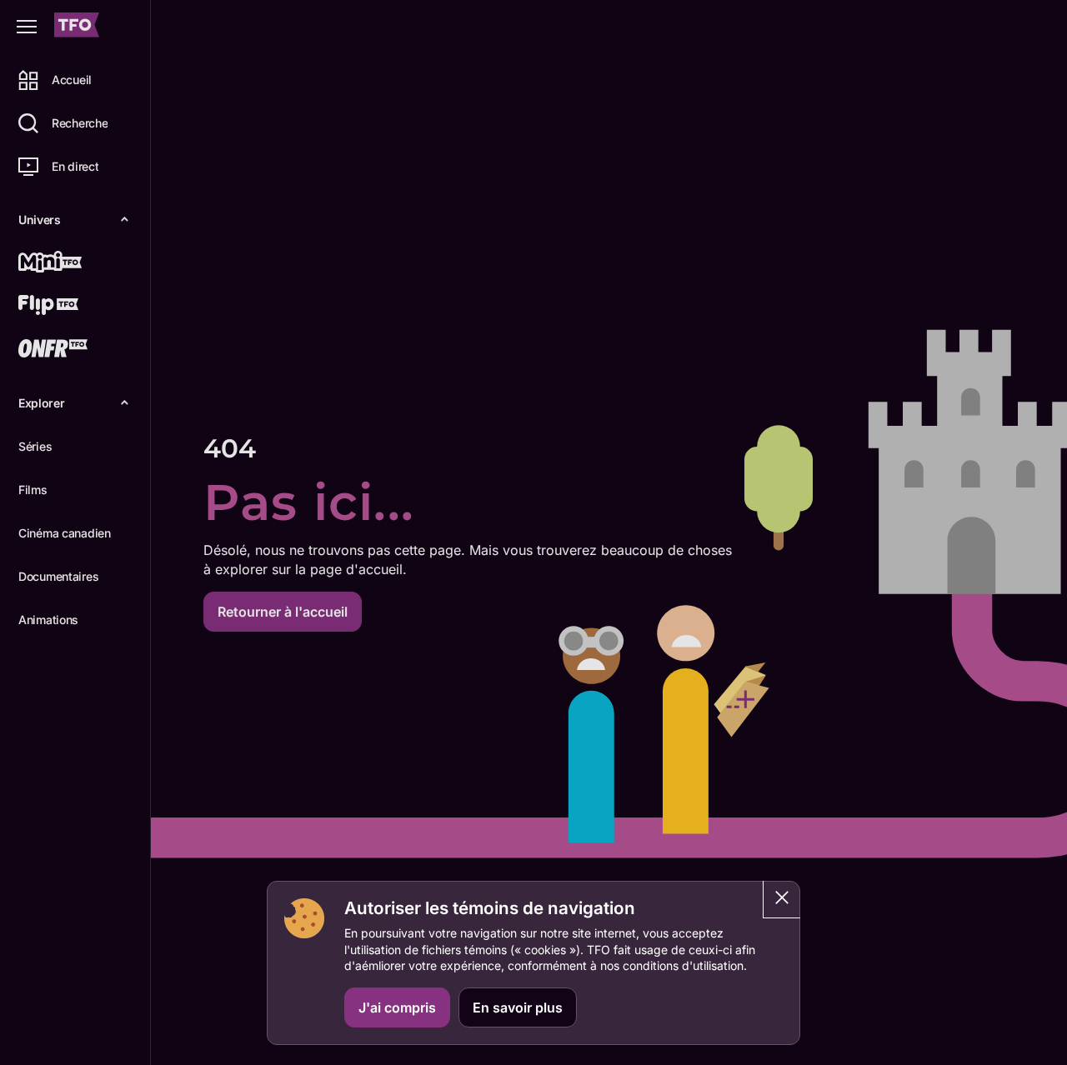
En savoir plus (518, 1007)
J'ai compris (397, 1007)
